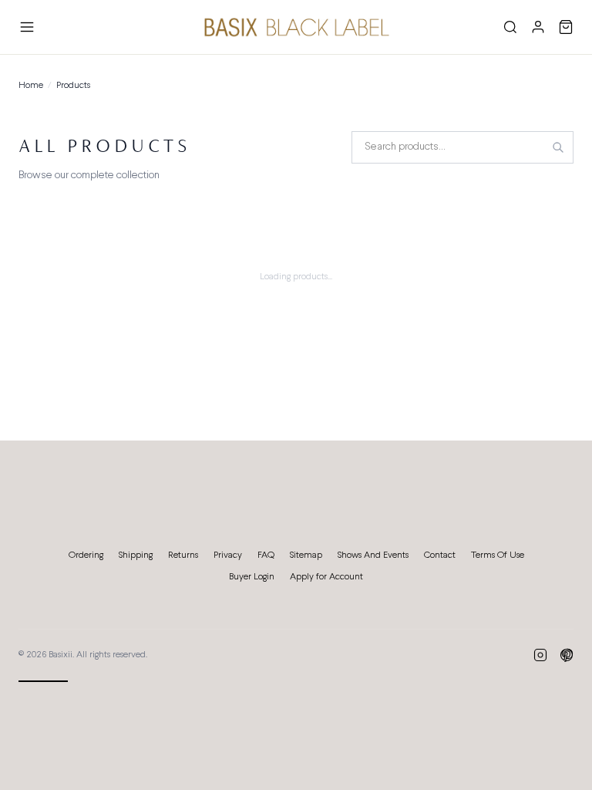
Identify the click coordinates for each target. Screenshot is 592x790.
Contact (440, 555)
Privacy (228, 555)
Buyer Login (251, 577)
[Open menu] (27, 27)
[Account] (538, 27)
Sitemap (306, 555)
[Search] (510, 27)
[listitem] (540, 655)
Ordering (86, 555)
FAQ (265, 555)
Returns (183, 555)
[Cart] (566, 27)
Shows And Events (373, 555)
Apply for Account (326, 577)
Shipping (136, 555)
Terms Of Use (497, 555)
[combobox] (463, 147)
